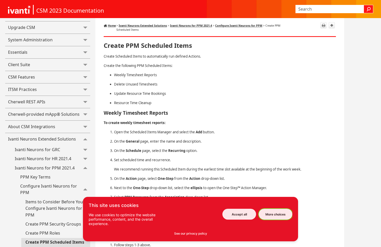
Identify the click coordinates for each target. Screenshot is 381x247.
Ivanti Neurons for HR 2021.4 (43, 158)
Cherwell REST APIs (26, 102)
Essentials (17, 52)
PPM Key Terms (35, 177)
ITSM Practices (22, 89)
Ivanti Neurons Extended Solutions (42, 139)
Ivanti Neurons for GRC (37, 149)
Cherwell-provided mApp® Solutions (44, 114)
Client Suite (19, 64)
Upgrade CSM (21, 27)
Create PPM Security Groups (53, 224)
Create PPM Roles (42, 233)
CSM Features (21, 77)
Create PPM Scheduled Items (54, 242)
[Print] (323, 25)
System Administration (30, 40)
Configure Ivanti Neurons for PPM (48, 189)
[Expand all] (332, 25)
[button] (368, 9)
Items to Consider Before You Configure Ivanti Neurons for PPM (54, 208)
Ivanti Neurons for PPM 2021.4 (45, 168)
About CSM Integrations (31, 126)
